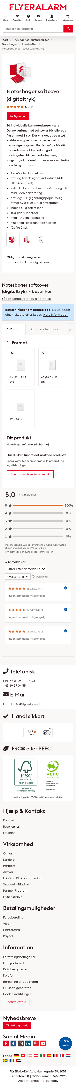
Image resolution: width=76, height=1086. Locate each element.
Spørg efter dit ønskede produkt (30, 474)
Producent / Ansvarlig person (28, 262)
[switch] (46, 732)
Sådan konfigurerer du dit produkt (26, 299)
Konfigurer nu (18, 116)
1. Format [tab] (14, 329)
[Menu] (50, 729)
